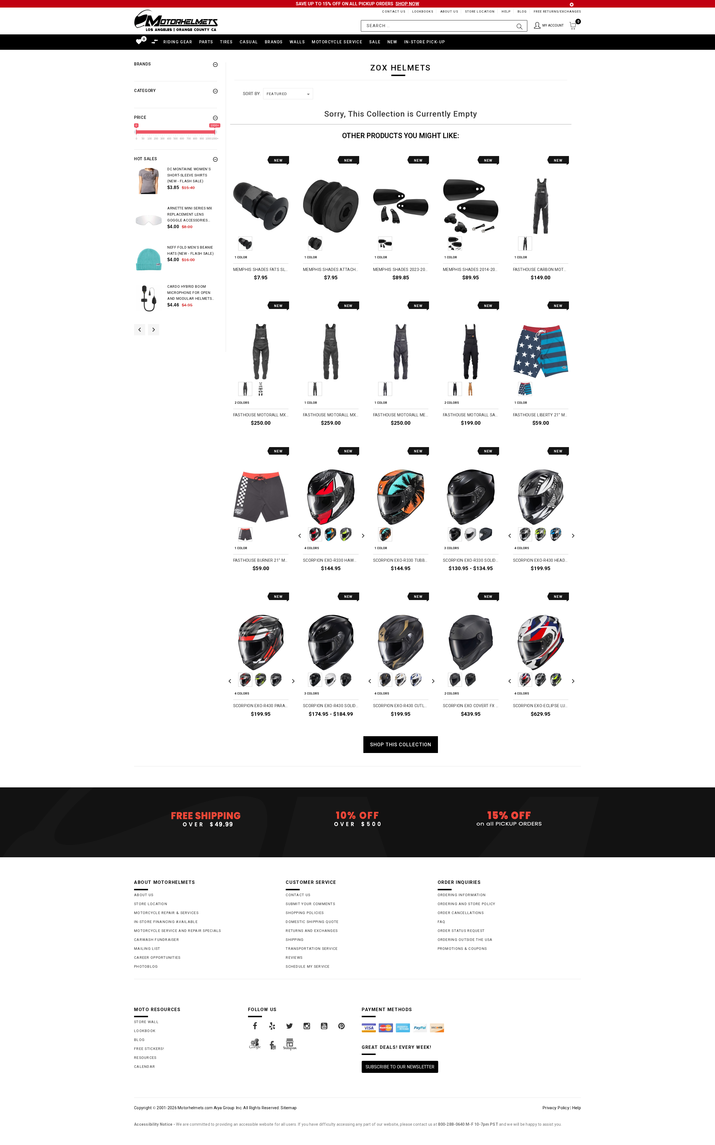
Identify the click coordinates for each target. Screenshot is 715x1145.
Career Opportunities (157, 957)
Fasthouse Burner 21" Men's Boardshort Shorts (261, 560)
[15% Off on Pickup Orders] (509, 819)
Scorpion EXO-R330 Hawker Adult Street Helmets (331, 560)
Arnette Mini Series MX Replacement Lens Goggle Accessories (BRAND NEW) (189, 214)
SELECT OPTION (549, 290)
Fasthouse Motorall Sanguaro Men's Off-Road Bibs (471, 415)
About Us (449, 11)
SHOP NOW (407, 3)
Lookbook (145, 1031)
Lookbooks (422, 11)
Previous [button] (139, 329)
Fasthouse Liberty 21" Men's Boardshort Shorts (541, 415)
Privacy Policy (555, 1107)
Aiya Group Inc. (228, 1107)
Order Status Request (461, 931)
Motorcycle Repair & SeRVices (166, 913)
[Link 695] (148, 298)
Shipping (295, 940)
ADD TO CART (272, 290)
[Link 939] (290, 1026)
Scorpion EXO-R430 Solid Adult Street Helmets (331, 705)
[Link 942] (342, 1026)
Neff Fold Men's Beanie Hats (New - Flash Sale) (190, 250)
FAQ (441, 922)
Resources (145, 1058)
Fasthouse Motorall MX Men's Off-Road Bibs (331, 415)
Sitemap (289, 1107)
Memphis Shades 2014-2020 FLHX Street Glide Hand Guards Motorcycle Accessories (471, 269)
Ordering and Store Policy (466, 904)
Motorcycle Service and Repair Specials (177, 931)
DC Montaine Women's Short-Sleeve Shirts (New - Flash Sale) (189, 175)
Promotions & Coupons (462, 948)
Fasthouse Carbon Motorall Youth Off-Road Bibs (541, 269)
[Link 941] (324, 1026)
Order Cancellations (461, 913)
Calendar (144, 1066)
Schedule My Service (308, 966)
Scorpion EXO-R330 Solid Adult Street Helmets (471, 560)
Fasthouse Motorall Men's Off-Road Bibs (401, 415)
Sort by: (252, 93)
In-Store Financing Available (166, 922)
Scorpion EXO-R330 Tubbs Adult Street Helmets (401, 560)
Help (506, 11)
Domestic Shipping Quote (312, 922)
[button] (549, 26)
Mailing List (147, 948)
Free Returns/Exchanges (557, 11)
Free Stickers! (149, 1049)
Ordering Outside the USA (465, 940)
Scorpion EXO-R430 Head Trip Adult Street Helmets (541, 560)
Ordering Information (462, 895)
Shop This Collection (400, 744)
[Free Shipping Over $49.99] (205, 819)
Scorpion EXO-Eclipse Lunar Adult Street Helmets (541, 705)
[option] (175, 185)
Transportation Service (312, 948)
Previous (229, 243)
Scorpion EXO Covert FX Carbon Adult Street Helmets (471, 705)
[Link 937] (255, 1026)
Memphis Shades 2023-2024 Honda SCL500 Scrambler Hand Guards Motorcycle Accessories (401, 269)
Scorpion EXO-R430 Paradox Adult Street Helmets (261, 705)
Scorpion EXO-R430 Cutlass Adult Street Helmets (401, 705)
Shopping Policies (305, 913)
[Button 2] (519, 26)
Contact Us (393, 11)
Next (291, 243)
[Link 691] (148, 220)
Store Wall (146, 1022)
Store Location (480, 11)
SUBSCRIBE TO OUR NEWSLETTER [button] (400, 1067)
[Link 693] (148, 259)
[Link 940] (307, 1026)
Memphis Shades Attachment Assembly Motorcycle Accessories (331, 269)
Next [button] (153, 329)
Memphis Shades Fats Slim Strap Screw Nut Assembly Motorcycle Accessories (261, 269)
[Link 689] (148, 181)
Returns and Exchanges (312, 931)
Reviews (294, 957)
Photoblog (146, 966)
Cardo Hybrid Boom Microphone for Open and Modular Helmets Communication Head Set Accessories (189, 293)
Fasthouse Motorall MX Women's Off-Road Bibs (261, 415)
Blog (522, 11)
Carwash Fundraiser (156, 940)
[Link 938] (272, 1026)
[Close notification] (572, 4)
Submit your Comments (310, 904)
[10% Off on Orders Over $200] (357, 819)
